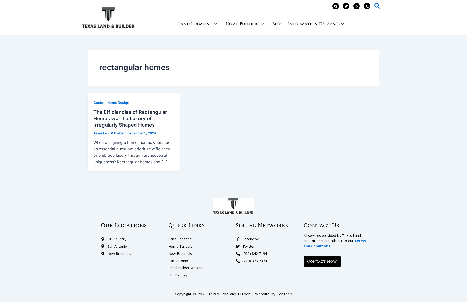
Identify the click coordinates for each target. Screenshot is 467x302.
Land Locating (195, 24)
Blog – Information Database (306, 24)
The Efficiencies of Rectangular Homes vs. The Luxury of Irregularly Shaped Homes (130, 118)
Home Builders (242, 24)
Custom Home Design (111, 103)
